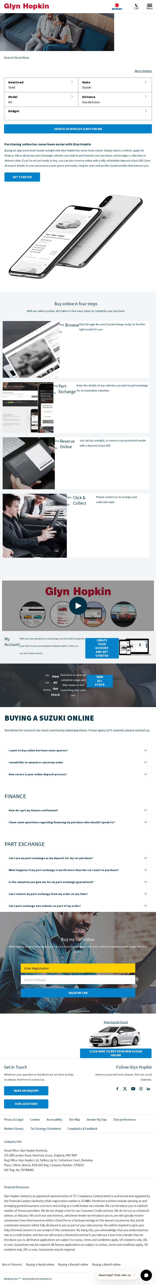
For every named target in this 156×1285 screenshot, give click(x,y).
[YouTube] (133, 1089)
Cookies (35, 1119)
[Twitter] (125, 1089)
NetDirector (11, 1279)
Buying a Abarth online (106, 1264)
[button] (41, 85)
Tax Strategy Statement (45, 1129)
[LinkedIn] (148, 1088)
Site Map (74, 1119)
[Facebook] (117, 1088)
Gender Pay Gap (97, 1119)
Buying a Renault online (73, 1264)
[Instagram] (141, 1088)
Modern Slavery (14, 1129)
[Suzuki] (117, 7)
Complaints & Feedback (82, 1129)
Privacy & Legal (13, 1119)
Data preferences (124, 1119)
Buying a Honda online (40, 1264)
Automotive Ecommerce (37, 1279)
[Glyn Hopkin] (26, 6)
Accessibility (54, 1119)
